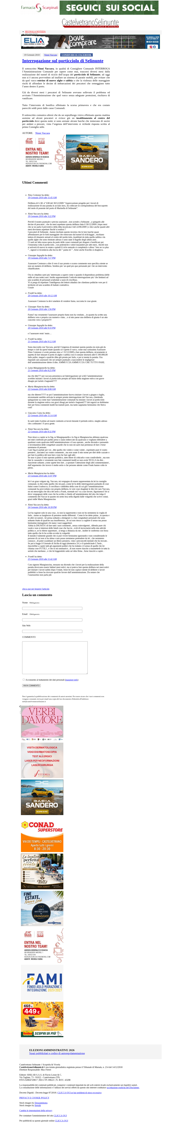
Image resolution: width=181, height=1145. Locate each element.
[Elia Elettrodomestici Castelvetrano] (90, 48)
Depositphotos (41, 1103)
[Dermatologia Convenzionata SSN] (42, 777)
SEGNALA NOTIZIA (35, 31)
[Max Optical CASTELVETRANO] (42, 925)
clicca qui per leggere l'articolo (35, 589)
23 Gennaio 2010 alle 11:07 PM (42, 476)
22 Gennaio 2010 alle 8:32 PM (41, 431)
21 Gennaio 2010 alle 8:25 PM (41, 370)
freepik (38, 1105)
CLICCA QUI (60, 1115)
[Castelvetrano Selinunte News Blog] (90, 27)
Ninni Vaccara (50, 55)
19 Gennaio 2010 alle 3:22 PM (41, 216)
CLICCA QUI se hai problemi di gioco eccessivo (80, 1092)
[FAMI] (42, 999)
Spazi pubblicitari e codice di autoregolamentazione (57, 1053)
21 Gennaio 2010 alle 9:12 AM (42, 341)
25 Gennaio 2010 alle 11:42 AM (42, 559)
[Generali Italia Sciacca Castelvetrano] (43, 169)
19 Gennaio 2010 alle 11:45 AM (42, 197)
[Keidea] (42, 1036)
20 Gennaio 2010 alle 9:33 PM (41, 328)
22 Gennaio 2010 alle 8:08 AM (42, 389)
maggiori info (72, 680)
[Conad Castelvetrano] (42, 851)
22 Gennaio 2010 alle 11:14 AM (42, 415)
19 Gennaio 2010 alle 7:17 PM (41, 258)
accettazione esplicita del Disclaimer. (123, 1087)
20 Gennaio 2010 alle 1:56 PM (41, 309)
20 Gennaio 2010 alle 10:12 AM (42, 295)
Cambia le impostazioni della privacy (35, 1110)
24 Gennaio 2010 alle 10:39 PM (42, 507)
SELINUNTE (31, 34)
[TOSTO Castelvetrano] (42, 888)
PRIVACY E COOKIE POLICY (34, 1098)
